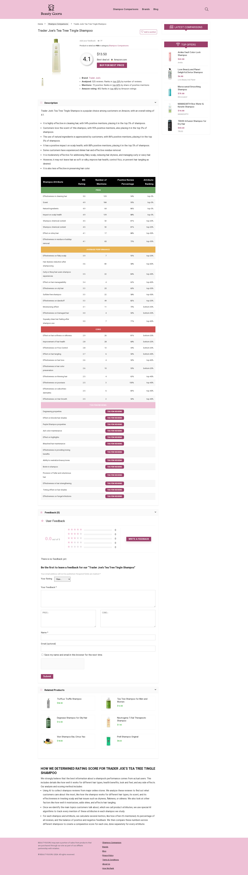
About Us (106, 864)
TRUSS (180, 131)
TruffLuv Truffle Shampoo (69, 699)
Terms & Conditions (110, 860)
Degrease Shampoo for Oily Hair (72, 718)
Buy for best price (112, 65)
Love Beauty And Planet (186, 80)
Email (48, 643)
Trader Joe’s (94, 78)
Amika (180, 63)
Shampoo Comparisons (125, 9)
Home (40, 24)
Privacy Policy (107, 855)
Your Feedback (49, 587)
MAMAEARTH (183, 114)
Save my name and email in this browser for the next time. (73, 654)
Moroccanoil (182, 97)
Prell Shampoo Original (127, 737)
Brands (146, 9)
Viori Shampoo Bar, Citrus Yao (71, 737)
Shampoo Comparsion (111, 842)
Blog (155, 9)
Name (44, 632)
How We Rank (108, 868)
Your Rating (46, 578)
